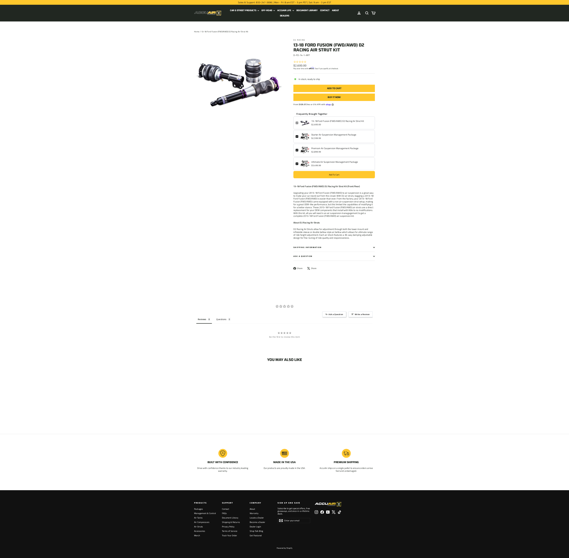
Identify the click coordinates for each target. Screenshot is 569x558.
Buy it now (334, 97)
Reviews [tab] (202, 319)
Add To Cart (334, 174)
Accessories (199, 531)
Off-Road (267, 10)
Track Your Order (229, 535)
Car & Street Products (243, 10)
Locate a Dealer (257, 517)
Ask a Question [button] (336, 314)
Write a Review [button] (362, 314)
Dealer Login (255, 526)
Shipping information (307, 247)
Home (196, 31)
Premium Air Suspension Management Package (334, 148)
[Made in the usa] (284, 453)
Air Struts (198, 526)
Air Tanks (198, 517)
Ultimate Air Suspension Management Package (334, 161)
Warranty (254, 513)
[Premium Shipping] (346, 453)
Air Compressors (202, 522)
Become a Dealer (257, 522)
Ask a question (303, 256)
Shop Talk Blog (256, 531)
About (335, 10)
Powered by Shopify (285, 548)
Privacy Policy (228, 526)
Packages (198, 508)
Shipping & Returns (231, 522)
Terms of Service (229, 531)
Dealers (284, 15)
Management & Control (205, 513)
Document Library (307, 10)
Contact (325, 10)
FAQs (224, 513)
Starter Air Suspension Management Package (333, 134)
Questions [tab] (221, 319)
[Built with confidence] (222, 453)
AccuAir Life (284, 10)
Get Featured (256, 535)
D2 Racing (299, 39)
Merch (197, 535)
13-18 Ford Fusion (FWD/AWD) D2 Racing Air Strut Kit (337, 121)
